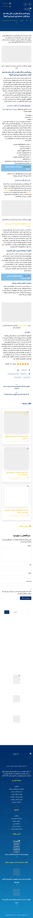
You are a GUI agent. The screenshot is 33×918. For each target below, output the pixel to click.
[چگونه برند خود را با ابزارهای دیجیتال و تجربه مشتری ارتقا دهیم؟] (16, 718)
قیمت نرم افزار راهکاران (16, 797)
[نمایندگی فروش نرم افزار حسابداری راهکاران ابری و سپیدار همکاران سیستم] (27, 10)
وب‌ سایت (28, 581)
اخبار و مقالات (23, 373)
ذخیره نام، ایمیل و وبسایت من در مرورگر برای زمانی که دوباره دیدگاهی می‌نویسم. (16, 592)
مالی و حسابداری (16, 654)
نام (30, 565)
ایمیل (29, 573)
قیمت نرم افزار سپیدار (16, 794)
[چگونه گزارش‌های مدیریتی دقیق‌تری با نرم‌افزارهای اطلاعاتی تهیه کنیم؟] (16, 698)
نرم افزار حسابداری (16, 802)
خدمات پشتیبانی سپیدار (16, 829)
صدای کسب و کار (16, 651)
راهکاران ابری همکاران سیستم (16, 789)
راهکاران (16, 786)
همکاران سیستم (18, 377)
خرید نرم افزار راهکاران (16, 799)
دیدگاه (29, 545)
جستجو (7, 612)
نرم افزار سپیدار (23, 325)
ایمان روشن (24, 370)
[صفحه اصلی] (30, 20)
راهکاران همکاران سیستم (13, 373)
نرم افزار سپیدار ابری (16, 818)
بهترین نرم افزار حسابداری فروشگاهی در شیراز (16, 854)
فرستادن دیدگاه (26, 598)
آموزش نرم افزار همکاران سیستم (16, 643)
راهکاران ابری (16, 823)
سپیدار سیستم (16, 821)
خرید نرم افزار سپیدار (16, 791)
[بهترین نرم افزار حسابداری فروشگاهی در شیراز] (16, 678)
